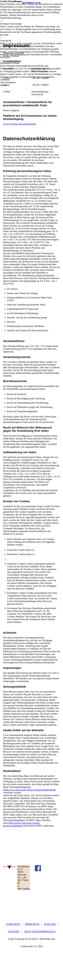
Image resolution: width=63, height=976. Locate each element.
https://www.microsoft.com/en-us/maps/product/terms (29, 789)
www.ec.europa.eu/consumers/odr (19, 124)
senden (26, 888)
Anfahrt (14, 931)
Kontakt (50, 924)
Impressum (32, 924)
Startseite (13, 924)
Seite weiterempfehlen (40, 931)
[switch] (1, 21)
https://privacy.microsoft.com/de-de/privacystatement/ (21, 824)
